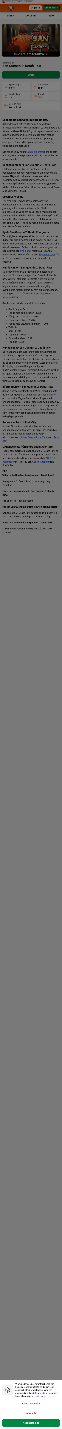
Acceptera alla (31, 1422)
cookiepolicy (41, 1396)
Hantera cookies (31, 1403)
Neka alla (31, 1413)
